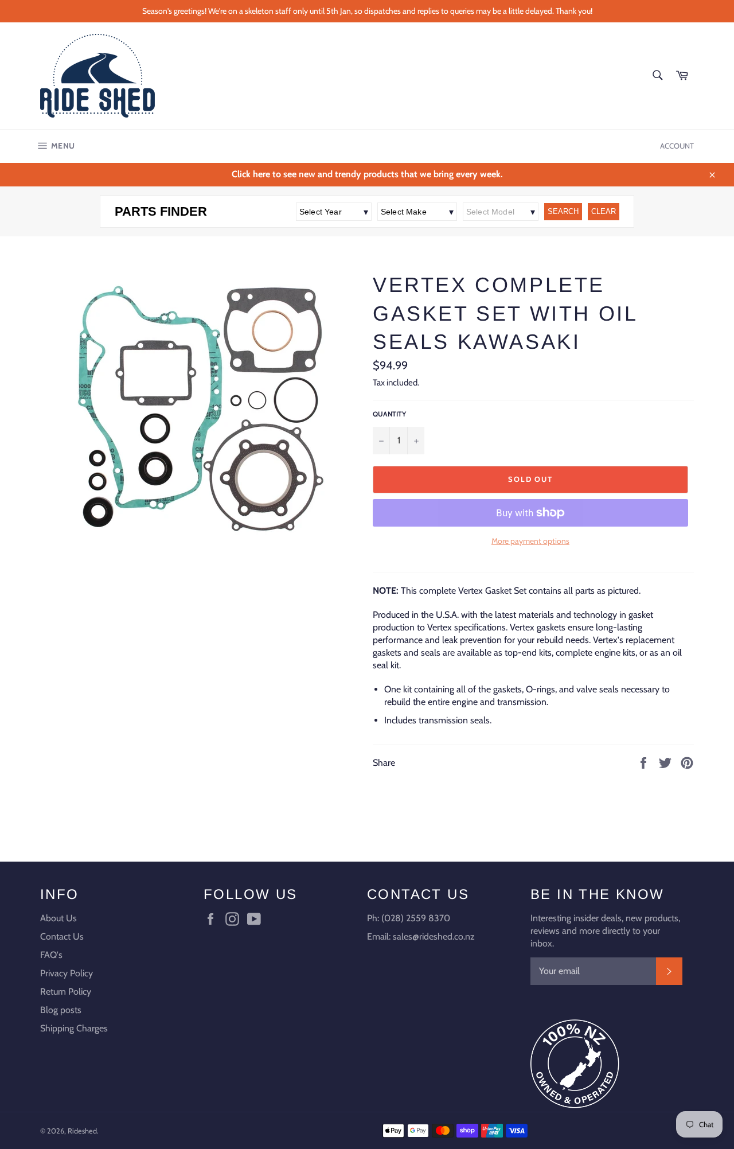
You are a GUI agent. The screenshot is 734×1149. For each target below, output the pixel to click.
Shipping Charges (74, 1028)
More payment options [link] (530, 541)
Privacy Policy (66, 973)
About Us (58, 918)
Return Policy (65, 991)
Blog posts (60, 1009)
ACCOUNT (677, 145)
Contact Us (62, 936)
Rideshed (82, 1131)
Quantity (389, 414)
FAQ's (51, 954)
